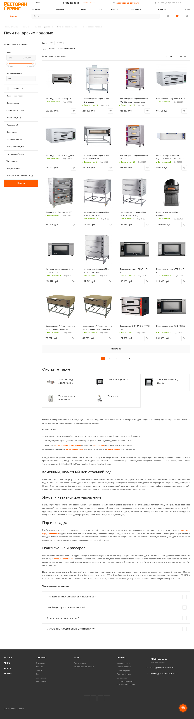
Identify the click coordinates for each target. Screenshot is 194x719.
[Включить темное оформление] (189, 3)
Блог (37, 674)
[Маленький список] (167, 56)
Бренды (8, 674)
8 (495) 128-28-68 (71, 3)
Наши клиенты (41, 682)
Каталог (8, 658)
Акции (7, 663)
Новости (39, 670)
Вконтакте (87, 698)
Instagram (93, 698)
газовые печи (99, 445)
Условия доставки (124, 667)
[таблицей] (189, 56)
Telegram (100, 698)
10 (129, 359)
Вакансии (39, 667)
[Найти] (157, 16)
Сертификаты (41, 678)
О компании (40, 663)
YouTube (107, 698)
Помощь (121, 658)
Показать (21, 183)
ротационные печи (74, 449)
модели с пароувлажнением (68, 445)
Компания (41, 658)
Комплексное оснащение (84, 667)
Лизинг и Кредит (123, 670)
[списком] (185, 56)
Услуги (7, 668)
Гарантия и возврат (124, 674)
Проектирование (80, 663)
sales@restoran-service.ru (161, 667)
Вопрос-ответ (122, 678)
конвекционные (113, 449)
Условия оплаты (123, 663)
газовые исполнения (63, 559)
